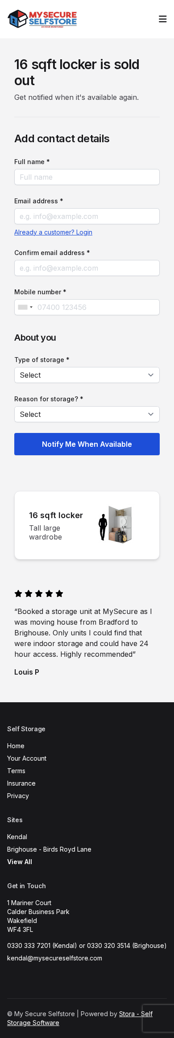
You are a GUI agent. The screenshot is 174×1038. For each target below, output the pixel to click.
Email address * (38, 201)
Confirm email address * (52, 252)
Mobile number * (40, 292)
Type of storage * (42, 359)
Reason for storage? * (48, 399)
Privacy (18, 795)
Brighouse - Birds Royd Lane (49, 849)
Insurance (21, 783)
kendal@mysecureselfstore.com (54, 958)
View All (19, 861)
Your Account (26, 758)
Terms (16, 770)
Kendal (17, 836)
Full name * (32, 161)
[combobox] (25, 307)
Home (16, 746)
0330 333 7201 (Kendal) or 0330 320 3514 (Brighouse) (87, 945)
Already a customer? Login (53, 232)
